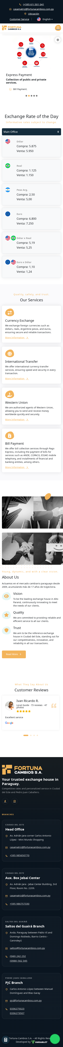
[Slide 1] (26, 95)
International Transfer (21, 361)
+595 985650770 (19, 855)
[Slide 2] (29, 95)
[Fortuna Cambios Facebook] (5, 801)
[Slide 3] (31, 95)
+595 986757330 (19, 903)
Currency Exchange (19, 320)
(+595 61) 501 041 (33, 4)
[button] (25, 735)
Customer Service (19, 19)
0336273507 (17, 1013)
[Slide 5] (36, 95)
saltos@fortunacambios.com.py (27, 948)
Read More (12, 654)
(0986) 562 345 (18, 960)
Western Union (16, 402)
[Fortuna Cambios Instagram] (14, 801)
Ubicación (33, 13)
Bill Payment (14, 443)
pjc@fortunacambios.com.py (26, 1000)
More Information (15, 337)
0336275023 (17, 1008)
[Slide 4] (34, 95)
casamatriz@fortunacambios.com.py (33, 9)
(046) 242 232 (18, 956)
